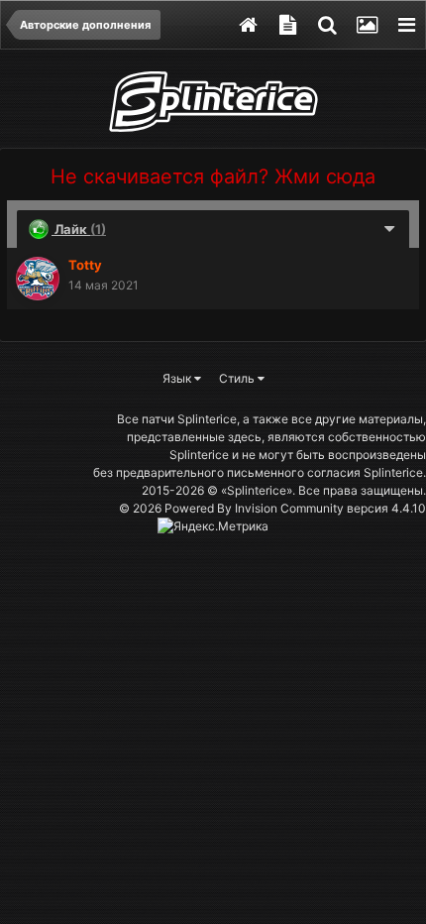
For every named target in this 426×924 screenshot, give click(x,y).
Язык (178, 378)
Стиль (238, 378)
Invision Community (289, 508)
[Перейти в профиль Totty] (37, 278)
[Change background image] (366, 25)
